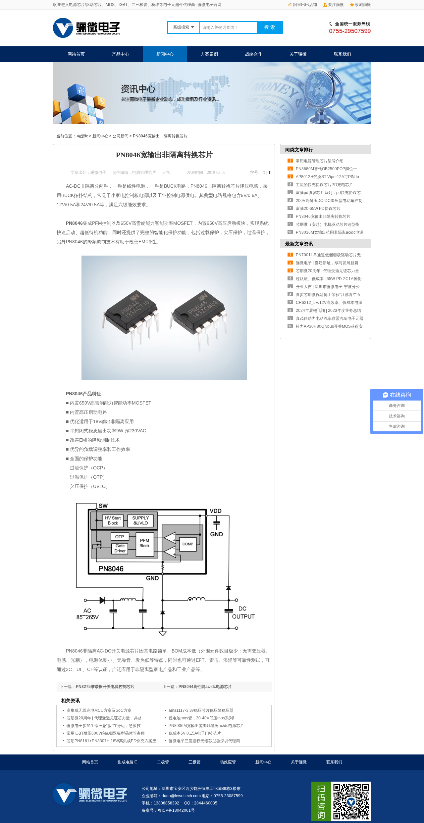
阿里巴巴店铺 (305, 4)
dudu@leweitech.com (181, 796)
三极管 (194, 762)
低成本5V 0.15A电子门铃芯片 (195, 733)
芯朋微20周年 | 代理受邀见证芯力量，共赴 (104, 718)
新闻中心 (165, 54)
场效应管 (228, 762)
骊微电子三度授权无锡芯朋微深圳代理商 (204, 741)
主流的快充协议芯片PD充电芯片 (324, 184)
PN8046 (74, 223)
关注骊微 (336, 4)
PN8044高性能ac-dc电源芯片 (205, 686)
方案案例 (209, 54)
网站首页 (76, 54)
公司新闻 (121, 136)
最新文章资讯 (299, 243)
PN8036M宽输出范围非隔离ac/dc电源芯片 (206, 725)
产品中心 (120, 54)
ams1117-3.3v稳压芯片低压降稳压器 (201, 710)
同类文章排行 (299, 149)
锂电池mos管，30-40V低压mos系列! (201, 718)
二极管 (163, 762)
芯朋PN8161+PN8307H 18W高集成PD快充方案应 (111, 741)
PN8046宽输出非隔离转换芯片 (160, 136)
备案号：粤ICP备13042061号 (168, 810)
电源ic (82, 136)
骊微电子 (98, 172)
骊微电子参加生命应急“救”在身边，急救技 (104, 725)
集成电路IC (127, 762)
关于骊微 (298, 54)
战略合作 (253, 54)
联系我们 (342, 54)
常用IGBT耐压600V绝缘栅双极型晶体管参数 (106, 733)
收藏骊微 (363, 4)
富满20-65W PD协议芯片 (318, 208)
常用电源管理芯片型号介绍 (320, 161)
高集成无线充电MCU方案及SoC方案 (99, 710)
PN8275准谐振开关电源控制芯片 (105, 686)
